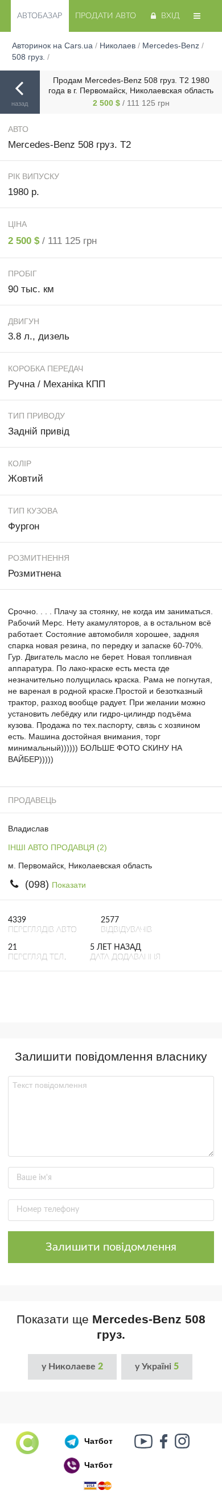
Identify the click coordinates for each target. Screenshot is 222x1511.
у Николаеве (72, 1366)
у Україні (157, 1366)
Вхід (170, 16)
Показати (69, 884)
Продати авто (105, 16)
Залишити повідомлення (111, 1247)
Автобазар (39, 16)
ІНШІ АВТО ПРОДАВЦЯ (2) (57, 847)
